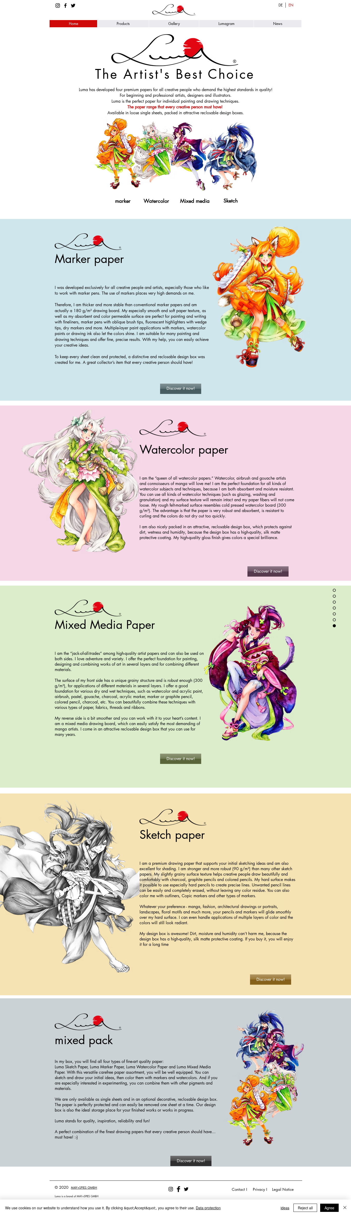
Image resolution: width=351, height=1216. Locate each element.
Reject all (305, 1207)
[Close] (345, 1208)
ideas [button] (285, 1207)
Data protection (208, 1207)
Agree (329, 1207)
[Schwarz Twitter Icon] (73, 5)
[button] (123, 23)
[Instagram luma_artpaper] (58, 5)
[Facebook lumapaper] (65, 5)
